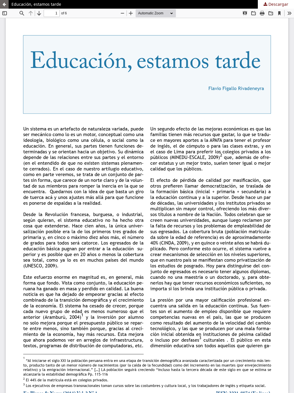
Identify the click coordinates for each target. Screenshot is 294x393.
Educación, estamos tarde (36, 4)
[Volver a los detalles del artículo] (4, 4)
